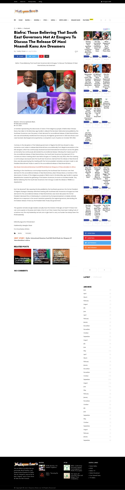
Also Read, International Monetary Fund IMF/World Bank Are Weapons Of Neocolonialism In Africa (44, 167)
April (85, 293)
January (86, 322)
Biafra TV (92, 471)
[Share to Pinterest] (41, 56)
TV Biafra (92, 478)
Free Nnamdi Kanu (95, 475)
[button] (101, 20)
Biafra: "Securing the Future (52, 474)
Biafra (20, 28)
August (85, 304)
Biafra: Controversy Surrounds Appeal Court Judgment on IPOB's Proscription (76, 468)
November (87, 329)
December (87, 326)
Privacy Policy (32, 1)
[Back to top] (120, 485)
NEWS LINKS (63, 20)
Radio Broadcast (95, 473)
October (86, 333)
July (84, 308)
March (85, 297)
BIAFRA (27, 20)
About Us (22, 1)
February (86, 301)
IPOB (45, 20)
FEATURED (86, 20)
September (87, 336)
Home (15, 1)
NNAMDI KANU (75, 20)
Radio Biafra (93, 466)
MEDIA (53, 20)
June (85, 290)
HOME (21, 20)
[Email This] (46, 56)
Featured (27, 28)
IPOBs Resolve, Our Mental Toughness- (52, 466)
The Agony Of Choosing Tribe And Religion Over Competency (77, 476)
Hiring (40, 1)
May (85, 351)
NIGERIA (36, 20)
